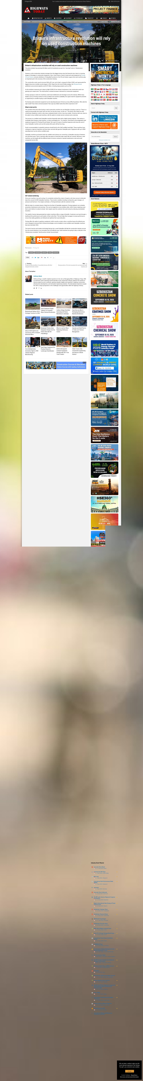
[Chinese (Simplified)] (101, 89)
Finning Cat (116, 60)
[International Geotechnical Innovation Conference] (104, 487)
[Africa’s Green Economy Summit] (104, 764)
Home (28, 18)
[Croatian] (104, 89)
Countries (58, 18)
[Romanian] (107, 97)
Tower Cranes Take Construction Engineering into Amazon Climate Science (78, 351)
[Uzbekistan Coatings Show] (104, 314)
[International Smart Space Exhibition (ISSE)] (104, 383)
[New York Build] (104, 782)
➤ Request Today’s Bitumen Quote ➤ (104, 192)
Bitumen (113, 18)
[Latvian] (110, 94)
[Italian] (98, 94)
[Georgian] (104, 91)
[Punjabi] (104, 97)
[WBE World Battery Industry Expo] (104, 348)
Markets (49, 18)
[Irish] (95, 94)
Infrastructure (38, 18)
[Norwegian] (92, 97)
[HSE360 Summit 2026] (104, 504)
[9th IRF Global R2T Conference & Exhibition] (104, 574)
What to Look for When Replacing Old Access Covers (63, 330)
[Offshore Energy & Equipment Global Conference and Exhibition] (104, 643)
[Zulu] (116, 99)
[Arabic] (92, 89)
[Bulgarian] (98, 89)
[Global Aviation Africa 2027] (104, 799)
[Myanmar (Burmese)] (116, 94)
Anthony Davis (38, 276)
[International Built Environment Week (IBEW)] (104, 244)
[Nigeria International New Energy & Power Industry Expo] (104, 279)
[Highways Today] (36, 9)
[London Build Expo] (104, 695)
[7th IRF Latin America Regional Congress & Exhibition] (104, 262)
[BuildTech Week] (104, 816)
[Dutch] (113, 89)
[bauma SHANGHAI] (104, 660)
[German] (107, 91)
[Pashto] (95, 97)
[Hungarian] (116, 91)
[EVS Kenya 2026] (104, 712)
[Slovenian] (116, 97)
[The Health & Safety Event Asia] (104, 608)
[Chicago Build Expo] (104, 539)
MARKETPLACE (115, 21)
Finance (105, 18)
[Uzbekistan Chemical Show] (104, 331)
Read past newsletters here (104, 140)
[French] (101, 91)
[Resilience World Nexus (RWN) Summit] (104, 435)
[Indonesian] (92, 94)
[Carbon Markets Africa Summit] (104, 470)
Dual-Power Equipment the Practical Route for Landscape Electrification (48, 349)
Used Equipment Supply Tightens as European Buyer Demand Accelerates (48, 310)
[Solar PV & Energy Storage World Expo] (104, 365)
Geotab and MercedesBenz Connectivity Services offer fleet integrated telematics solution (38, 265)
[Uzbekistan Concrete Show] (104, 296)
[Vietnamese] (110, 99)
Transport (90, 18)
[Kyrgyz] (107, 94)
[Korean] (104, 94)
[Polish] (98, 97)
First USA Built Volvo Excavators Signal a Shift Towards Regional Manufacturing (31, 351)
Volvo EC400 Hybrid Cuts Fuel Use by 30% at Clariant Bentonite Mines (32, 332)
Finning (49, 252)
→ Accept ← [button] (129, 1071)
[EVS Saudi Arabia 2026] (104, 730)
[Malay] (113, 94)
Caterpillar (31, 252)
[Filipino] (95, 91)
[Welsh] (113, 99)
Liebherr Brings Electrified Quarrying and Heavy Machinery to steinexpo (68, 21)
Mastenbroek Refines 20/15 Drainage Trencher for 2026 (32, 312)
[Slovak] (113, 97)
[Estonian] (92, 91)
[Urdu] (107, 99)
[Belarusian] (95, 89)
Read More (134, 1075)
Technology (79, 18)
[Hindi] (113, 91)
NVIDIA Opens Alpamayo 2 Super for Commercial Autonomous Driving (34, 21)
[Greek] (110, 91)
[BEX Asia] (104, 227)
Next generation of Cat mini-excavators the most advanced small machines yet (72, 265)
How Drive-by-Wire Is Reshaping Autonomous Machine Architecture (102, 21)
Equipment (69, 18)
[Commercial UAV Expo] (104, 210)
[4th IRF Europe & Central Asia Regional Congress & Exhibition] (104, 418)
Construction (37, 252)
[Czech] (107, 89)
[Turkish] (104, 99)
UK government (78, 84)
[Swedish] (98, 99)
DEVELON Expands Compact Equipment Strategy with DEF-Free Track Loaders (63, 351)
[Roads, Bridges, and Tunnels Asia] (104, 556)
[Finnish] (98, 91)
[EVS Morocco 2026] (104, 521)
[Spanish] (92, 99)
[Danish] (110, 89)
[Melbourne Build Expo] (104, 677)
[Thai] (101, 99)
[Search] (116, 108)
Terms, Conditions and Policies (74, 1078)
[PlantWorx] (104, 851)
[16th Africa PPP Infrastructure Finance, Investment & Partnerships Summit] (104, 626)
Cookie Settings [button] (125, 1075)
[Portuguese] (101, 97)
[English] (116, 89)
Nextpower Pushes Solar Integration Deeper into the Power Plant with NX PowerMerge (48, 330)
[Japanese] (101, 94)
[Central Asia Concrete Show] (104, 747)
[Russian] (110, 97)
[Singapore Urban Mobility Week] (104, 591)
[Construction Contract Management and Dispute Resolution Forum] (104, 400)
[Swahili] (95, 99)
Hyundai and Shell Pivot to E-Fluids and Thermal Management (79, 330)
